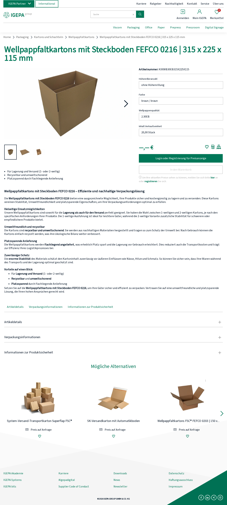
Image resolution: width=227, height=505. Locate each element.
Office (148, 27)
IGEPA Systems (12, 480)
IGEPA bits (9, 486)
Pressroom (193, 27)
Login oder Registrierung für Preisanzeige (181, 158)
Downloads (120, 473)
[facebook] (201, 497)
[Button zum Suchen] (140, 14)
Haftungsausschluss (181, 480)
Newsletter (120, 486)
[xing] (214, 497)
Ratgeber (155, 4)
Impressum (175, 486)
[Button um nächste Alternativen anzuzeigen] (222, 414)
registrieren (151, 181)
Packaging (133, 27)
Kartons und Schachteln (48, 37)
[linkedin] (207, 497)
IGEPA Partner (17, 4)
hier (213, 177)
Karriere (141, 4)
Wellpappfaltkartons (81, 37)
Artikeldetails (15, 307)
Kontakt (192, 4)
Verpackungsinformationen (45, 307)
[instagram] (220, 497)
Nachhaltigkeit (174, 4)
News (117, 480)
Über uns (218, 4)
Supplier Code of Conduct (74, 486)
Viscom (117, 27)
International (46, 4)
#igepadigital (67, 480)
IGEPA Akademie (13, 473)
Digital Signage (214, 27)
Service (205, 4)
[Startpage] (32, 14)
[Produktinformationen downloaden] (213, 147)
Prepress (175, 27)
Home (7, 37)
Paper (161, 27)
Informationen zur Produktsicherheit (90, 307)
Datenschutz (176, 473)
